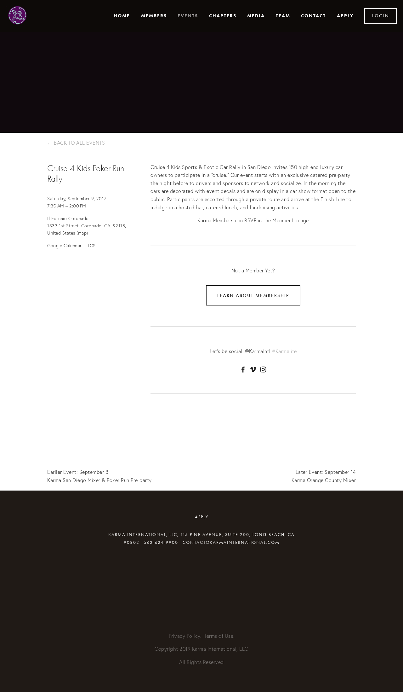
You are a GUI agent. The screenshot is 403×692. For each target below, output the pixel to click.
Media (256, 16)
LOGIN (380, 16)
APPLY (345, 16)
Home (122, 16)
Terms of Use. (219, 636)
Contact (313, 16)
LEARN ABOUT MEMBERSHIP (253, 295)
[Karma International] (253, 369)
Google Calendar (64, 245)
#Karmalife (284, 351)
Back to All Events (79, 143)
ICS (92, 245)
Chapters (222, 16)
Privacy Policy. (185, 636)
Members (154, 16)
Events (188, 16)
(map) (82, 233)
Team (283, 16)
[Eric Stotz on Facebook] (243, 369)
